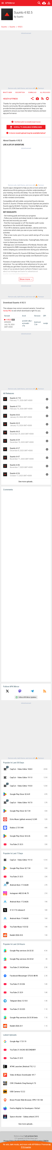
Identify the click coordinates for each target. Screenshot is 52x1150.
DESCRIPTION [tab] (20, 92)
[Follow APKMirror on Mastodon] (19, 692)
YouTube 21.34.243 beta (19, 967)
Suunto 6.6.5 (15, 423)
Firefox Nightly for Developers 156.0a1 (25, 1108)
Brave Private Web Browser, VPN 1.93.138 (26, 1100)
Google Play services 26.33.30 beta (23, 1017)
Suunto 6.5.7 (15, 448)
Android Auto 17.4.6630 (19, 918)
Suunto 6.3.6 (15, 473)
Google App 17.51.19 (18, 1041)
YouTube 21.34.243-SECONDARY (23, 1050)
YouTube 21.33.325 (17, 1009)
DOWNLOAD (32, 92)
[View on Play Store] (37, 99)
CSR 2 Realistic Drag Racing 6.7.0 (23, 1083)
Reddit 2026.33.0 (16, 935)
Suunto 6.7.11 (15, 406)
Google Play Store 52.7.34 (20, 811)
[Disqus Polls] (26, 523)
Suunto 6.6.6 (15, 415)
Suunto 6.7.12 (15, 398)
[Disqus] (26, 586)
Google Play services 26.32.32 (21, 951)
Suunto (20, 16)
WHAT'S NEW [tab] (7, 92)
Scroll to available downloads (28, 127)
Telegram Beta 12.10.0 (18, 1001)
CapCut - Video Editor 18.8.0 (21, 769)
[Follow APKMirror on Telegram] (32, 692)
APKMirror (10, 3)
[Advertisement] (26, 61)
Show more (25, 279)
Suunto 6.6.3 (15, 431)
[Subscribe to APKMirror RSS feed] (44, 692)
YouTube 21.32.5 (16, 844)
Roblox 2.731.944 (16, 828)
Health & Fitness (10, 99)
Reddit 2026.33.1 (16, 1026)
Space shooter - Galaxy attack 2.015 (24, 1117)
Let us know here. (31, 1136)
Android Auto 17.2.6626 (19, 902)
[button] (32, 99)
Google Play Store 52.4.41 (20, 794)
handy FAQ (7, 311)
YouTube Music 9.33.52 (19, 927)
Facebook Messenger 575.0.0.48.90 (24, 976)
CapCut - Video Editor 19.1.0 (21, 777)
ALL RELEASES (45, 92)
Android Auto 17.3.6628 (19, 885)
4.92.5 (9, 320)
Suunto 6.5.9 (15, 440)
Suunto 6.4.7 (15, 457)
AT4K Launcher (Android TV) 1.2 (22, 1066)
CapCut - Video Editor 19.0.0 (21, 786)
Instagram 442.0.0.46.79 (19, 893)
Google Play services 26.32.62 (21, 959)
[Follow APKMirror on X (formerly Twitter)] (7, 692)
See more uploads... (26, 482)
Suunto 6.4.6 (15, 465)
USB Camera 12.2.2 (17, 1092)
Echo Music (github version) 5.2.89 (23, 819)
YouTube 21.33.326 (17, 984)
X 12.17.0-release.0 (17, 910)
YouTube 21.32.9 (16, 992)
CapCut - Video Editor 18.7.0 (21, 802)
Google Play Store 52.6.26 (20, 836)
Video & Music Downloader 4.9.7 (22, 1075)
